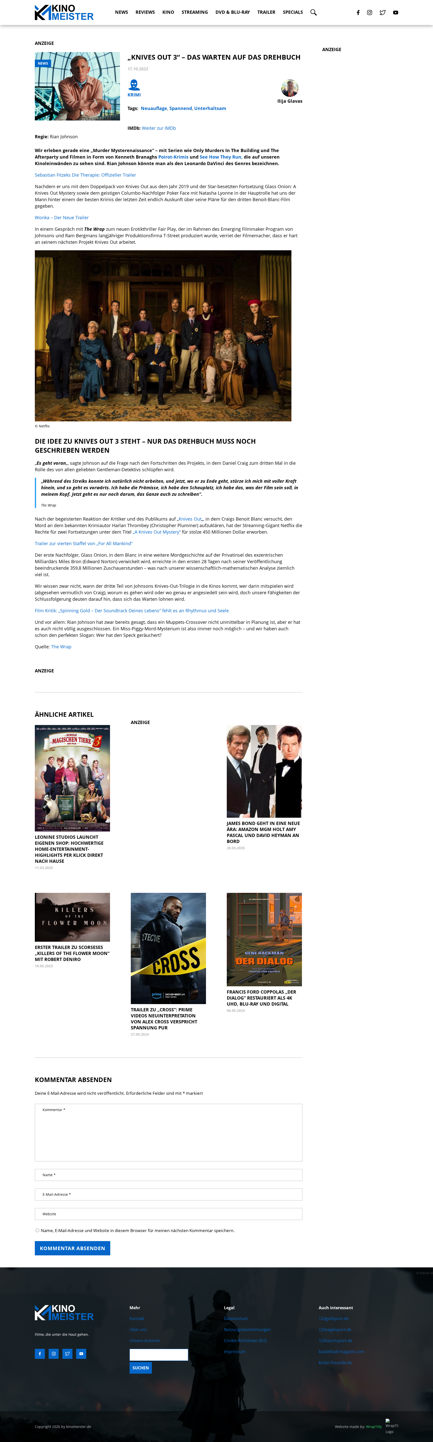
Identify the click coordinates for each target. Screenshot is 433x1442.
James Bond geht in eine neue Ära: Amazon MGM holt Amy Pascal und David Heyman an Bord (263, 832)
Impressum (235, 1351)
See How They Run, (221, 157)
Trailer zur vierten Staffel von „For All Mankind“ (84, 543)
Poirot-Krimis (173, 157)
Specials (293, 12)
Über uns (138, 1329)
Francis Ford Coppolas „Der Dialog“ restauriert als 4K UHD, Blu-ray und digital (261, 998)
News (121, 12)
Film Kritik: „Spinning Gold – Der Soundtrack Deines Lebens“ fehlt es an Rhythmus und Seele (132, 611)
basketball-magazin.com (341, 1351)
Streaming (195, 12)
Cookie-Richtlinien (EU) (245, 1340)
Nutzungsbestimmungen (247, 1329)
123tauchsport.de (335, 1340)
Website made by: (358, 1426)
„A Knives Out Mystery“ (157, 532)
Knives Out (190, 519)
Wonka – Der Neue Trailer (62, 217)
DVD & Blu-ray (232, 12)
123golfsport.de (334, 1318)
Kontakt (137, 1318)
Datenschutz (236, 1318)
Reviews (145, 12)
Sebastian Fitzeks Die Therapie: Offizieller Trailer (85, 175)
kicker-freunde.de (335, 1362)
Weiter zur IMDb (159, 128)
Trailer (266, 12)
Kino (168, 12)
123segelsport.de (335, 1329)
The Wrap (61, 647)
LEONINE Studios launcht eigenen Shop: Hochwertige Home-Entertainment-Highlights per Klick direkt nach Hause (69, 849)
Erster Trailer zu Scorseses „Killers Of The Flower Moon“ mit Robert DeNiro (72, 953)
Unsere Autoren (145, 1340)
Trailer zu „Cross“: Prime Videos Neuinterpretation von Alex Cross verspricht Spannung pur (164, 1019)
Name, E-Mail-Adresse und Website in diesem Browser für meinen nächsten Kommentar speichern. (138, 1230)
